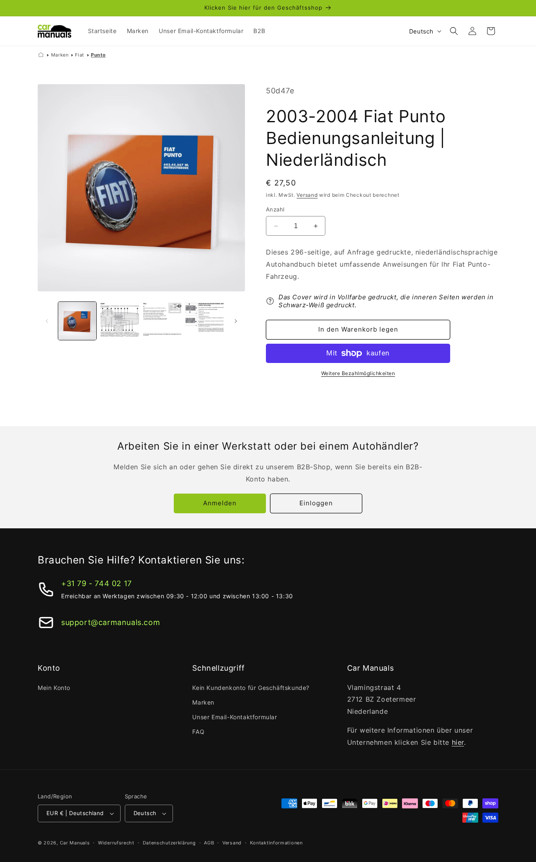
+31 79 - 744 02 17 (96, 583)
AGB (209, 843)
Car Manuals (75, 843)
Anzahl (275, 209)
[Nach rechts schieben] (236, 321)
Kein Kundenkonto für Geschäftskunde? (250, 687)
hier (458, 742)
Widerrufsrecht (116, 843)
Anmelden (220, 503)
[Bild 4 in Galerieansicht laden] (205, 321)
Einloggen (316, 503)
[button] (454, 31)
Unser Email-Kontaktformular (234, 716)
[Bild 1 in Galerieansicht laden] (77, 321)
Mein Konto (54, 687)
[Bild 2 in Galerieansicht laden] (119, 321)
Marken (60, 55)
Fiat (79, 55)
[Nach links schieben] (47, 321)
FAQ (198, 731)
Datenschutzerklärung (169, 843)
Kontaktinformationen (276, 843)
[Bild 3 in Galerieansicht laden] (162, 321)
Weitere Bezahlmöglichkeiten (358, 373)
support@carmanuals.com (110, 622)
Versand (306, 195)
